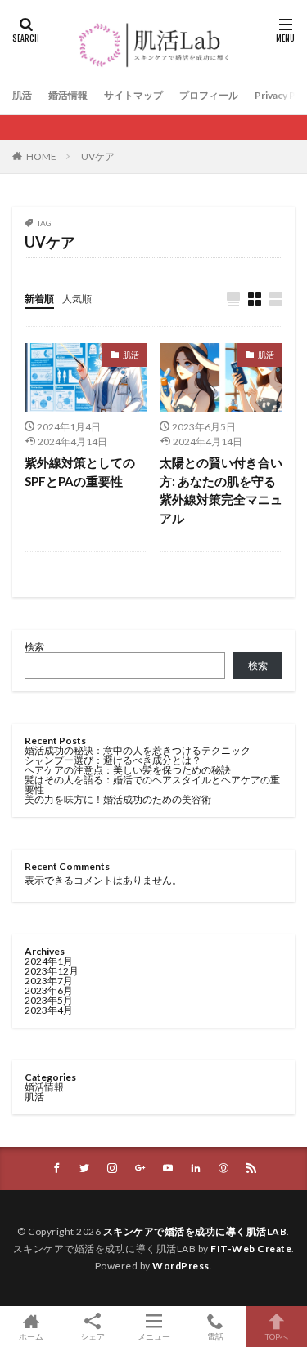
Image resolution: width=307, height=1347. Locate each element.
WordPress (181, 1266)
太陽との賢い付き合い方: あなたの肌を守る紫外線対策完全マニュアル (221, 490)
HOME (41, 156)
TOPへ (276, 1335)
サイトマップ (133, 95)
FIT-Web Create (250, 1248)
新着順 (39, 298)
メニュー (154, 1335)
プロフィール (208, 95)
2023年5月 (49, 1000)
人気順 (77, 298)
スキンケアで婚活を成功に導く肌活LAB (195, 1231)
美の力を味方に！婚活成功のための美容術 (118, 799)
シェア (92, 1336)
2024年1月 (49, 961)
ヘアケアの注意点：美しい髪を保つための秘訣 (128, 770)
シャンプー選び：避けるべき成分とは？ (113, 760)
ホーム (31, 1335)
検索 (34, 646)
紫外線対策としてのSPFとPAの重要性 (80, 471)
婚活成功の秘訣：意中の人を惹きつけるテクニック (138, 750)
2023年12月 (52, 971)
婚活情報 (68, 95)
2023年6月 (49, 990)
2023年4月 (49, 1010)
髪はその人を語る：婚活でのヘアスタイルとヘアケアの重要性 (152, 785)
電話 (215, 1335)
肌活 (22, 95)
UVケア (98, 156)
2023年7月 (49, 981)
